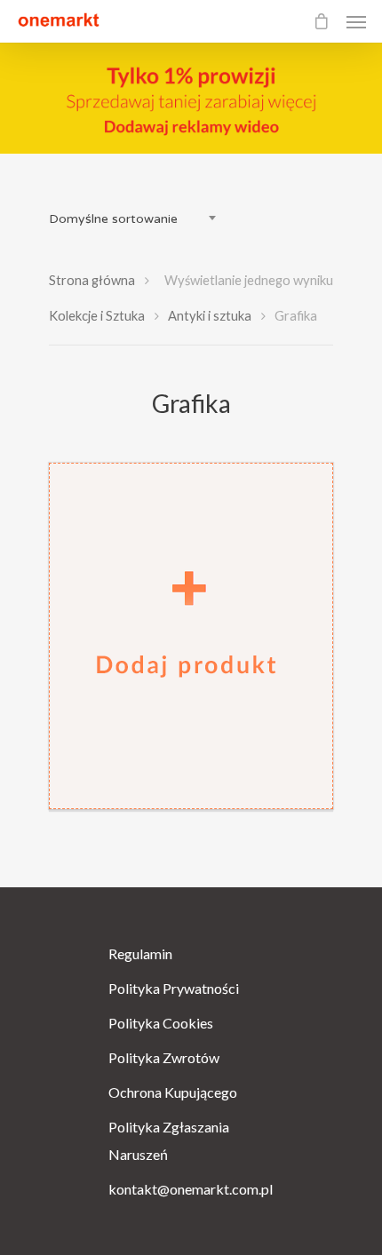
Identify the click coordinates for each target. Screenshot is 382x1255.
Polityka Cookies (160, 1022)
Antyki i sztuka (209, 315)
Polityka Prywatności (173, 988)
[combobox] (138, 219)
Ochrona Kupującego (172, 1092)
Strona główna (92, 280)
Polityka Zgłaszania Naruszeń (168, 1140)
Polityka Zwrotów (163, 1057)
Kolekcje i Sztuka (97, 315)
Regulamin (140, 953)
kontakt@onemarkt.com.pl (190, 1188)
